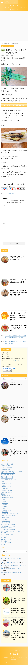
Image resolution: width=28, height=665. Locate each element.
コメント (5, 205)
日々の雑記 (4, 541)
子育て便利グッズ (6, 495)
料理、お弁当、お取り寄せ (8, 193)
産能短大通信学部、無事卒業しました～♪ (12, 569)
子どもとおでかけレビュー (8, 524)
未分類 (3, 544)
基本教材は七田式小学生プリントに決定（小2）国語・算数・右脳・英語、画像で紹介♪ (18, 589)
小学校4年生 (5, 503)
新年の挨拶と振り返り (16, 384)
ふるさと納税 (5, 488)
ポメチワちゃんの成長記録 (8, 529)
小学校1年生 (5, 508)
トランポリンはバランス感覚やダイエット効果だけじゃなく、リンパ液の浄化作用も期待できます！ (18, 635)
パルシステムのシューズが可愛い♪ (10, 558)
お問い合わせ (17, 650)
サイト (4, 236)
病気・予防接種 (5, 519)
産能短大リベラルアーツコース (9, 539)
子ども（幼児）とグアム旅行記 (9, 526)
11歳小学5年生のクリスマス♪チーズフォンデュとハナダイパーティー (18, 453)
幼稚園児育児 (5, 512)
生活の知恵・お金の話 (7, 478)
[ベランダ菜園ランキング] (21, 188)
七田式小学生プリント (7, 510)
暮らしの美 (14, 6)
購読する (6, 375)
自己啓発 (3, 537)
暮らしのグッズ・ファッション (9, 476)
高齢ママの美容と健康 (7, 464)
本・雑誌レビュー (6, 533)
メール (4, 229)
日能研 (3, 499)
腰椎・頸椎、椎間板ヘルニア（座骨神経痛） (12, 471)
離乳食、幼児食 (5, 517)
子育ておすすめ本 (6, 521)
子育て (3, 494)
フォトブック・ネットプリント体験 (10, 531)
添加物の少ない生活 (6, 483)
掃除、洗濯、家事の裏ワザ (8, 492)
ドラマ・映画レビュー (7, 534)
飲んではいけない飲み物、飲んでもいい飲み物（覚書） (18, 600)
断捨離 (3, 485)
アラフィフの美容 (6, 465)
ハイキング (4, 536)
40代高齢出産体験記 (6, 528)
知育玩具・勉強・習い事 (7, 497)
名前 (4, 223)
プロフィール (10, 650)
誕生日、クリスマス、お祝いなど (10, 515)
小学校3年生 (5, 504)
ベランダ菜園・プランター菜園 (9, 479)
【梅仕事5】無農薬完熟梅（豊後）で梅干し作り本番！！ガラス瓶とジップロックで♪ (16, 337)
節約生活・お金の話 (6, 487)
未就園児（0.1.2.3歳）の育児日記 (10, 513)
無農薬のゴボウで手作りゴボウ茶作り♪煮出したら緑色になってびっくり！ (18, 292)
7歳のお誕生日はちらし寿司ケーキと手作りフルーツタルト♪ (18, 328)
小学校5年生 (5, 501)
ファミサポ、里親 (6, 522)
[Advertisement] (14, 26)
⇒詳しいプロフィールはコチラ (12, 360)
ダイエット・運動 (6, 469)
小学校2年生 (5, 506)
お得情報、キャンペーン (7, 490)
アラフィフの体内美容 (7, 467)
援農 (3, 481)
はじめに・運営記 (6, 542)
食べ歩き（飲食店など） (7, 474)
